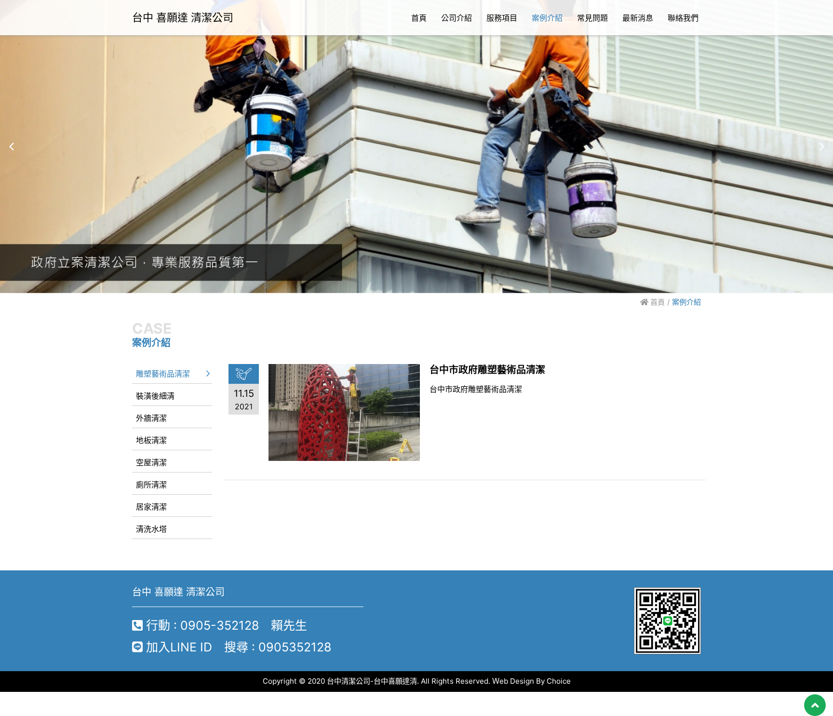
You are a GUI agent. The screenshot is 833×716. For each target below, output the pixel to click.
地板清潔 (151, 440)
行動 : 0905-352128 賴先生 (225, 625)
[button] (11, 146)
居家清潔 (151, 507)
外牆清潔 (151, 418)
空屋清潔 (151, 462)
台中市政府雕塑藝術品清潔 (487, 370)
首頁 (656, 302)
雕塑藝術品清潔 (163, 373)
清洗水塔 (151, 529)
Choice (559, 681)
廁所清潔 (151, 484)
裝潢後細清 (155, 396)
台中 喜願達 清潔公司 (182, 17)
